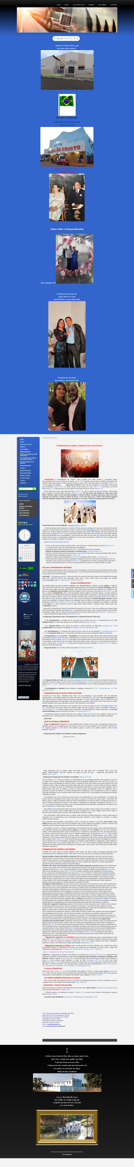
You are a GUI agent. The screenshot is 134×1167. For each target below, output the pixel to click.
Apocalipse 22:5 (82, 997)
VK (32, 585)
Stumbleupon (22, 585)
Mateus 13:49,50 (69, 871)
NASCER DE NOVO (25, 470)
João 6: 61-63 (79, 481)
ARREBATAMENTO (25, 451)
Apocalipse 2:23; (61, 965)
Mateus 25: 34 (51, 924)
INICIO (59, 4)
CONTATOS (114, 4)
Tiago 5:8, (73, 602)
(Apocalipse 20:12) (54, 962)
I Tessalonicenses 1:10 (58, 576)
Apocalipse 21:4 (102, 988)
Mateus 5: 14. (99, 488)
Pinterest (25, 582)
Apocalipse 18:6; (72, 965)
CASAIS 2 (23, 468)
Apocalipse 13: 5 (62, 643)
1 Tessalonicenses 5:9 (78, 627)
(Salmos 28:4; (107, 964)
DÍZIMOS (21, 504)
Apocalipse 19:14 (89, 622)
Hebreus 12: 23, (59, 971)
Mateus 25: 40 (61, 839)
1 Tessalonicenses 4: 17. (83, 711)
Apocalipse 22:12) (84, 965)
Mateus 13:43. (93, 997)
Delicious (25, 585)
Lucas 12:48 (70, 939)
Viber (19, 588)
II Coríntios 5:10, (67, 949)
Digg (35, 582)
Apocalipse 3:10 (109, 591)
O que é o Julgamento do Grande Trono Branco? (58, 952)
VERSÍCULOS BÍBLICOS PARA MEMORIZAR (28, 455)
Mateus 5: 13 (50, 488)
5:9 (46, 633)
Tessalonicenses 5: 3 (95, 551)
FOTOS (67, 4)
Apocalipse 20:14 (51, 994)
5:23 (81, 580)
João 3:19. (84, 941)
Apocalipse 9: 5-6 (74, 614)
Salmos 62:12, (78, 949)
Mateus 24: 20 (77, 561)
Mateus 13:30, (58, 869)
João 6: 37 (104, 833)
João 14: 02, (79, 491)
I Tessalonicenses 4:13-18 (76, 525)
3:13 (77, 580)
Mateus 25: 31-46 (85, 777)
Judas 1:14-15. (52, 774)
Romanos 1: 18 (104, 612)
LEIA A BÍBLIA (102, 4)
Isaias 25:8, (112, 988)
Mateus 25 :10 (74, 557)
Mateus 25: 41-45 (80, 842)
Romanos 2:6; (51, 965)
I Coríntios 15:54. (65, 989)
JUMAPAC (91, 4)
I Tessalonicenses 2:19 (66, 580)
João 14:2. (83, 982)
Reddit (19, 585)
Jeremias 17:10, (88, 949)
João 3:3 (59, 1097)
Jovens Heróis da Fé (78, 4)
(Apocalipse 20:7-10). (94, 960)
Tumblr (32, 582)
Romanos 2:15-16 (96, 975)
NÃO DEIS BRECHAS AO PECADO (27, 462)
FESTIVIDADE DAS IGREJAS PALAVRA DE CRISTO (28, 458)
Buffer (29, 585)
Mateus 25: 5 (73, 549)
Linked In (29, 582)
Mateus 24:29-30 (87, 647)
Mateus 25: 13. (77, 493)
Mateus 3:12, (109, 869)
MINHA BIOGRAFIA (25, 465)
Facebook (19, 582)
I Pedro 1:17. (99, 949)
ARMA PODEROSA (24, 515)
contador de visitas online (24, 685)
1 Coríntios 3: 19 (102, 557)
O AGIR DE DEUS (25, 478)
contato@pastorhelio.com (53, 1024)
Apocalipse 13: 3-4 (104, 643)
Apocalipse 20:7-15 (69, 958)
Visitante (22, 480)
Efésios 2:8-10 (89, 931)
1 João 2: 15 (76, 555)
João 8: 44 (65, 639)
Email (22, 588)
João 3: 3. (97, 487)
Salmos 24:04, (59, 487)
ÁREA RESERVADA (25, 473)
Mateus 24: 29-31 (52, 684)
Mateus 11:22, (50, 939)
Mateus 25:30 (79, 873)
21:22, (77, 982)
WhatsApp (35, 585)
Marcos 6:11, (61, 939)
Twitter (22, 582)
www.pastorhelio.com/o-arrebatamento (55, 1026)
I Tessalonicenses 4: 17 (106, 688)
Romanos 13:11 (64, 602)
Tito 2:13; (94, 688)
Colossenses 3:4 (69, 997)
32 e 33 (56, 779)
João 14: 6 (89, 942)
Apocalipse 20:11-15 (95, 954)
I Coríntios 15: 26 (79, 992)
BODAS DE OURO (25, 475)
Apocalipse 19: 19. (108, 626)
